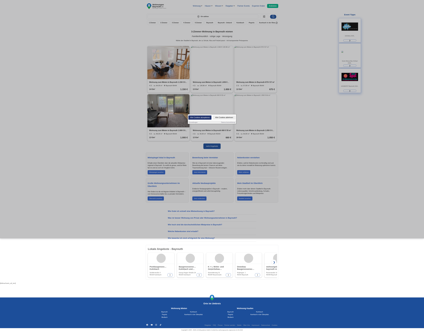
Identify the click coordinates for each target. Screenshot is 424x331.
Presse (220, 325)
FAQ (214, 325)
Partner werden (229, 325)
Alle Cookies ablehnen (224, 117)
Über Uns (246, 325)
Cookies (274, 325)
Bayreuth (164, 312)
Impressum (255, 325)
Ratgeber (208, 325)
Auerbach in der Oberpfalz (193, 314)
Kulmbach (193, 312)
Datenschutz (265, 325)
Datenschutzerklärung (228, 122)
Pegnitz (164, 314)
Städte (239, 325)
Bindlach (165, 317)
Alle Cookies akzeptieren (200, 117)
